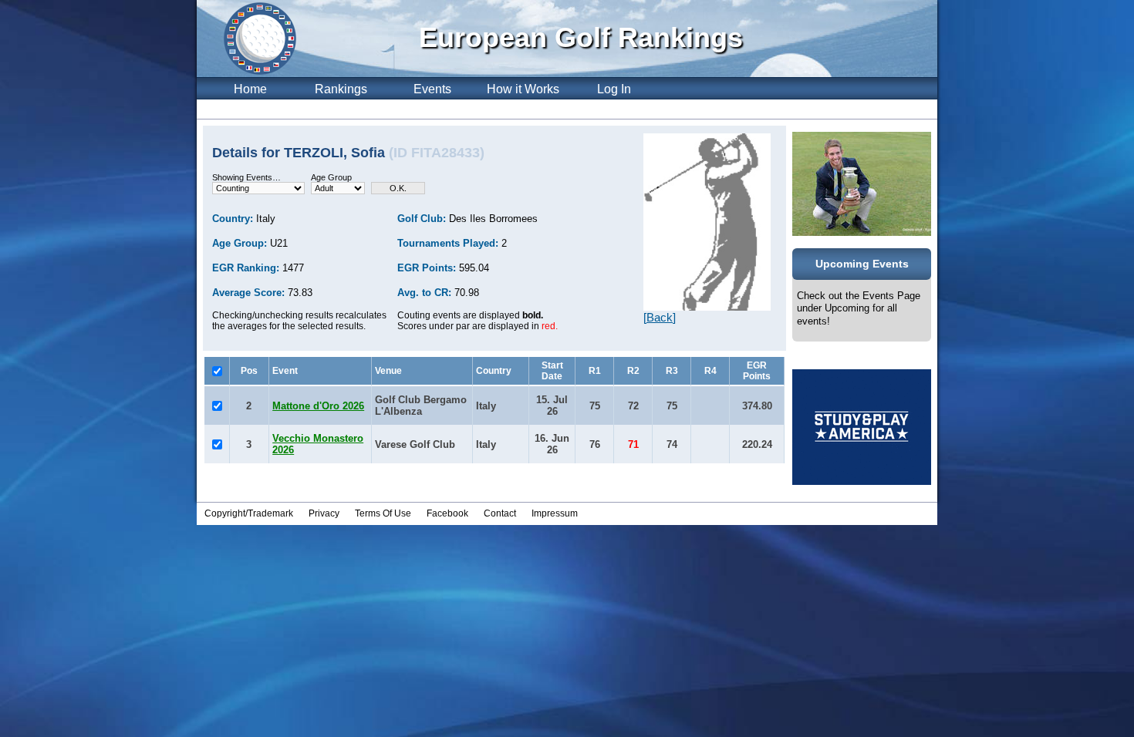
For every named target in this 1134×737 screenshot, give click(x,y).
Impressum (555, 513)
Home (250, 89)
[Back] (659, 317)
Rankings (341, 89)
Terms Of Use (383, 513)
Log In (614, 89)
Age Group (331, 177)
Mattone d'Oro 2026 (318, 406)
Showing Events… (246, 177)
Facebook (447, 513)
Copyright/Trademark (248, 513)
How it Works (523, 89)
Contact (500, 513)
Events (432, 89)
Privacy (324, 513)
